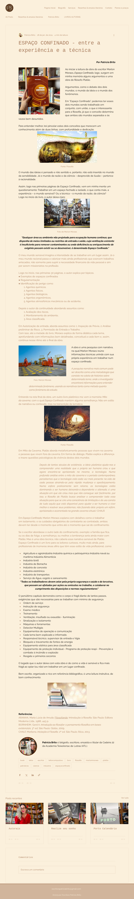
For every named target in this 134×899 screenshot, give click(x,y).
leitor (31, 760)
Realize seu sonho (63, 828)
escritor (41, 760)
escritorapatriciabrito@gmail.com (66, 889)
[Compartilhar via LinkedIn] (32, 775)
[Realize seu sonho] (67, 813)
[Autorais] (24, 813)
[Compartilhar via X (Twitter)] (26, 775)
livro (69, 760)
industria (47, 766)
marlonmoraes (92, 760)
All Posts (9, 17)
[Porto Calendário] (109, 813)
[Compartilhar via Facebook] (20, 775)
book (22, 760)
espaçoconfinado (62, 766)
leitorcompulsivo (56, 760)
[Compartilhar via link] (39, 775)
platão (105, 760)
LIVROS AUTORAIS (72, 17)
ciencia (36, 766)
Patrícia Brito (53, 17)
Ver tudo (125, 798)
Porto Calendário (105, 828)
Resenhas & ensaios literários (30, 17)
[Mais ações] (113, 35)
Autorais (14, 828)
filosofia (78, 760)
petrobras (24, 766)
